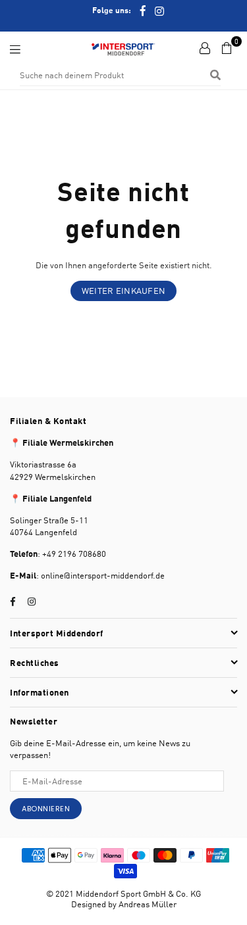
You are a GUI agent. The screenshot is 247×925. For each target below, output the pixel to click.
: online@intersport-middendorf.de (100, 575)
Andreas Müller (148, 904)
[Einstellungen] (205, 48)
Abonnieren (46, 808)
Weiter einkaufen (123, 290)
